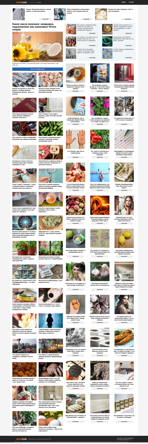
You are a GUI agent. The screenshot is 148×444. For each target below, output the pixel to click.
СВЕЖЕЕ (123, 2)
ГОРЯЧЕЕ (131, 2)
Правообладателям (18, 443)
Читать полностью (38, 69)
